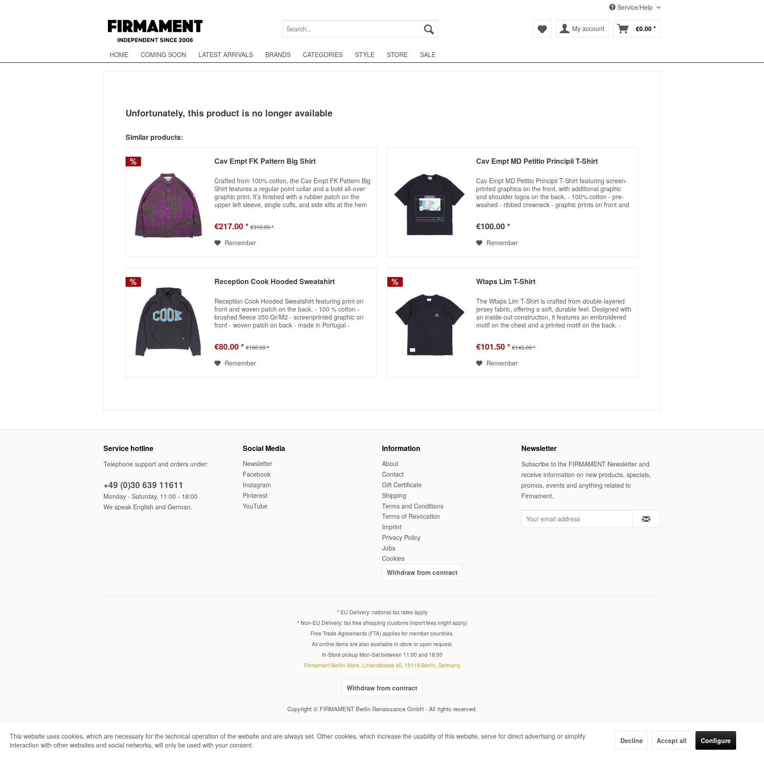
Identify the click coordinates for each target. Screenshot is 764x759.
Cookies (393, 558)
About (390, 463)
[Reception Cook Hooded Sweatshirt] (168, 322)
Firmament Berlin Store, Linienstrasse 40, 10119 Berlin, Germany (382, 665)
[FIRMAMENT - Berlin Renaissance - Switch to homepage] (155, 31)
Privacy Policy (401, 537)
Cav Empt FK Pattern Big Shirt (265, 161)
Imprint (391, 526)
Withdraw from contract (422, 572)
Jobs (388, 547)
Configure (716, 740)
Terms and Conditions (412, 505)
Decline (631, 740)
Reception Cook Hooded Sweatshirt (274, 281)
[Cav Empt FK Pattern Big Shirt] (168, 202)
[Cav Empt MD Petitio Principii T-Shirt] (429, 202)
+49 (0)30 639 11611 (143, 485)
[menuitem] (360, 29)
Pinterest (255, 495)
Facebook (257, 474)
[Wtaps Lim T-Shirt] (429, 322)
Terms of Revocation (411, 516)
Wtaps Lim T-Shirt (505, 281)
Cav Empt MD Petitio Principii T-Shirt (537, 161)
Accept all (672, 740)
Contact (393, 474)
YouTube (255, 505)
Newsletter (257, 463)
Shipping (394, 495)
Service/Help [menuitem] (634, 7)
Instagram (257, 484)
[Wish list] (542, 29)
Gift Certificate (402, 484)
